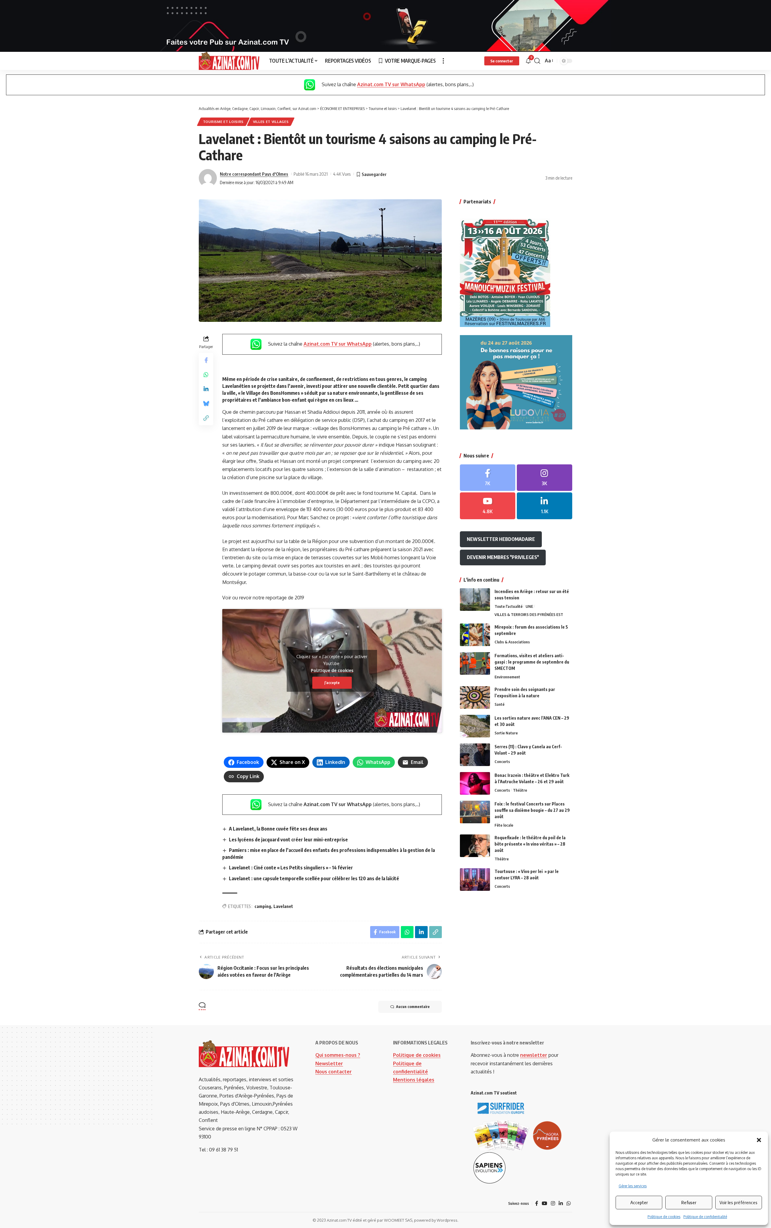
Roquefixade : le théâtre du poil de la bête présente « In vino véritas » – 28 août (530, 844)
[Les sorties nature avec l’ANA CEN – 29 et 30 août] (475, 726)
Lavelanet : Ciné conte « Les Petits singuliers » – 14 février (291, 868)
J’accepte (332, 682)
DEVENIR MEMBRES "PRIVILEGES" (503, 557)
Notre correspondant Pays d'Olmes (254, 174)
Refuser (688, 1202)
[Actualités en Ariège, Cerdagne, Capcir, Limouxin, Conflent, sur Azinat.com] (229, 61)
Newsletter (329, 1063)
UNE (529, 606)
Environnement (507, 676)
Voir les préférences (738, 1202)
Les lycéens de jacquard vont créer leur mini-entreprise (288, 840)
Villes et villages (271, 121)
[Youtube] (487, 505)
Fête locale (504, 825)
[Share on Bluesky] (206, 403)
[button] (759, 1140)
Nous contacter (333, 1072)
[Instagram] (544, 477)
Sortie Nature (506, 732)
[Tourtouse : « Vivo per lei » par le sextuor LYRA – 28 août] (475, 879)
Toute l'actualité (509, 606)
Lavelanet (283, 906)
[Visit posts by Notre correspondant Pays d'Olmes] (208, 178)
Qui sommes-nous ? (337, 1055)
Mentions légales (413, 1080)
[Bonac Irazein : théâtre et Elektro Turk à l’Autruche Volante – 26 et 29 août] (475, 783)
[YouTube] (544, 1203)
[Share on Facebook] (206, 360)
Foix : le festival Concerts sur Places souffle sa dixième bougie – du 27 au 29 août (532, 810)
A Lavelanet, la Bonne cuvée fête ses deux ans (278, 829)
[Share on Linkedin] (206, 389)
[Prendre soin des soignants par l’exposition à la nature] (475, 697)
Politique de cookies (664, 1216)
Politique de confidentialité (705, 1216)
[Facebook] (487, 477)
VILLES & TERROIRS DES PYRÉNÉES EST (529, 614)
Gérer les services (633, 1186)
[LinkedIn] (544, 505)
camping (262, 906)
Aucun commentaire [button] (413, 1006)
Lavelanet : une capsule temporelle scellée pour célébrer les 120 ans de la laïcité (314, 878)
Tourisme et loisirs (223, 121)
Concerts (502, 761)
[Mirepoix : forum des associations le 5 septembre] (475, 634)
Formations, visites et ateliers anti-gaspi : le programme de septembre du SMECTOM (532, 662)
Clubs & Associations (512, 641)
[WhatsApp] (568, 1203)
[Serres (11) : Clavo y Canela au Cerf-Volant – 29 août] (475, 754)
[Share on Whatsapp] (206, 374)
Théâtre (520, 790)
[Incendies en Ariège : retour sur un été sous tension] (475, 599)
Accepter (639, 1202)
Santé (499, 704)
